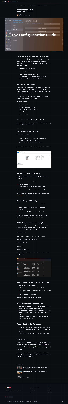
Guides (24, 5)
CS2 (21, 5)
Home (17, 5)
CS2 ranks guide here (35, 346)
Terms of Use (50, 390)
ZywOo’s (32, 96)
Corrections (50, 392)
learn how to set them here (31, 109)
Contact (31, 392)
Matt (20, 14)
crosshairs (21, 347)
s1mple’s (26, 96)
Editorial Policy (32, 390)
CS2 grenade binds (44, 344)
